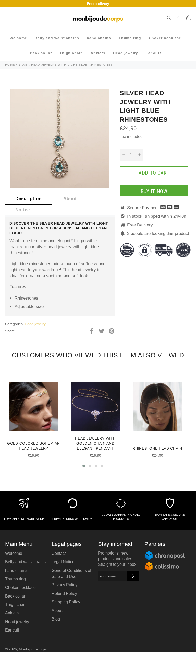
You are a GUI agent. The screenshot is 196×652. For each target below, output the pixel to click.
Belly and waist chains (57, 38)
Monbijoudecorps (33, 649)
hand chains (99, 38)
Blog (56, 619)
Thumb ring (130, 38)
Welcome (18, 38)
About (70, 198)
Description (28, 198)
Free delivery (98, 4)
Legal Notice (63, 562)
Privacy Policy (64, 585)
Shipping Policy (66, 602)
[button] (84, 465)
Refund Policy (64, 593)
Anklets (98, 53)
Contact (59, 553)
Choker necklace (165, 38)
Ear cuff (153, 53)
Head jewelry (125, 53)
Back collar (41, 53)
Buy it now (154, 191)
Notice (22, 209)
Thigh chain (71, 53)
